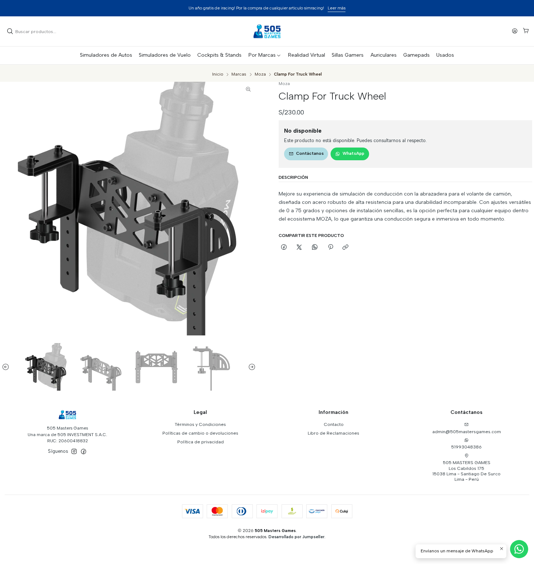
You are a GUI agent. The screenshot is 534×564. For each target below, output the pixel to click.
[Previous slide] (7, 367)
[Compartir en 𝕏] (299, 247)
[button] (265, 55)
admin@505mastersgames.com (466, 431)
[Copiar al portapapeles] (345, 247)
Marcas (238, 74)
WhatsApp (353, 153)
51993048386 (466, 447)
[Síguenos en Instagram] (74, 451)
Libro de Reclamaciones (333, 433)
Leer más (319, 8)
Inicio (217, 74)
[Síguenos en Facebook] (83, 451)
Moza (260, 74)
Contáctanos (310, 153)
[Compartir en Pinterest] (330, 247)
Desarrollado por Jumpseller (296, 536)
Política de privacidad (200, 441)
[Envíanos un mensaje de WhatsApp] (519, 549)
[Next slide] (250, 367)
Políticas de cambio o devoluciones (200, 433)
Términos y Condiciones (200, 424)
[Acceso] (514, 31)
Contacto (334, 424)
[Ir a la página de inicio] (266, 31)
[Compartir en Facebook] (284, 247)
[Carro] (525, 31)
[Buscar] (10, 31)
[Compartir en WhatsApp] (315, 247)
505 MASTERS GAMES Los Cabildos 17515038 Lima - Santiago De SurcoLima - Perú (466, 471)
